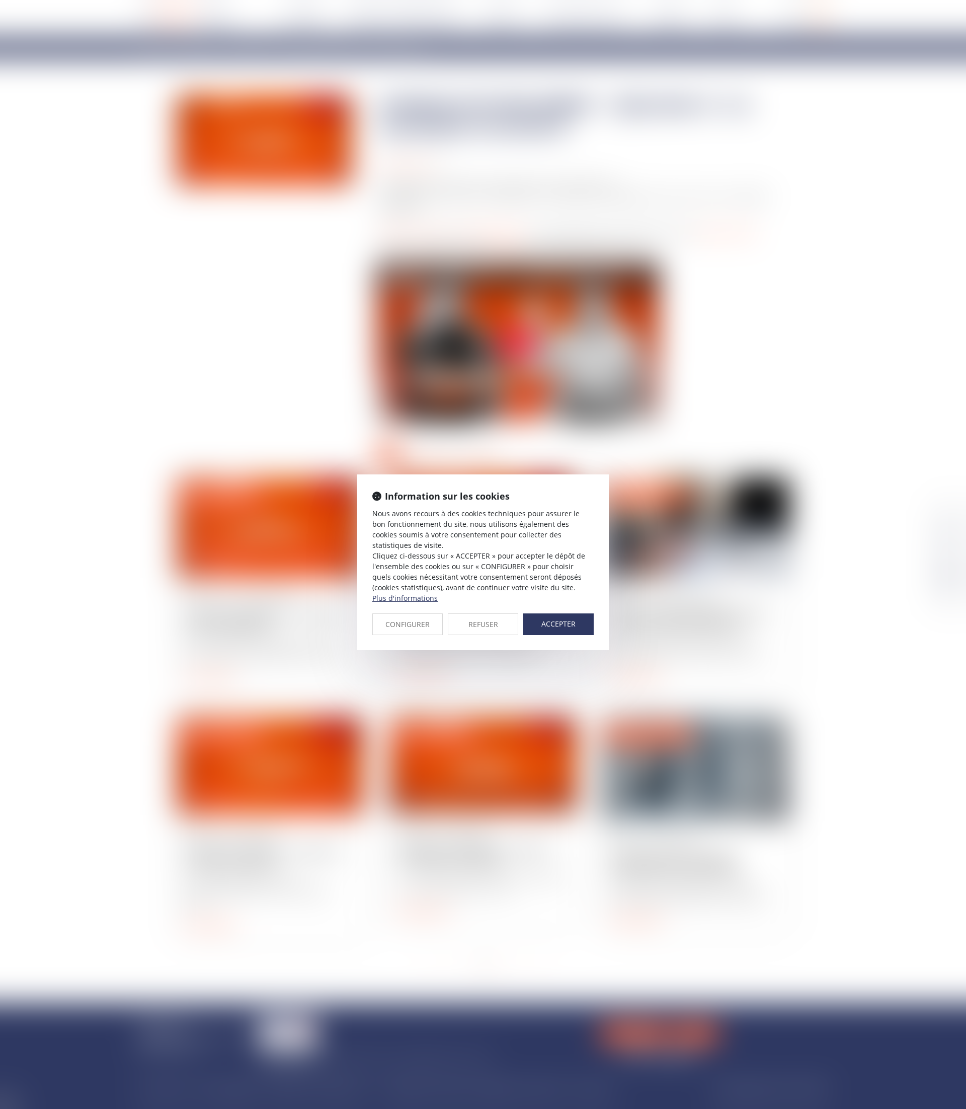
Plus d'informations (405, 598)
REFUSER (483, 624)
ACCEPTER (558, 624)
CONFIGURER (407, 624)
